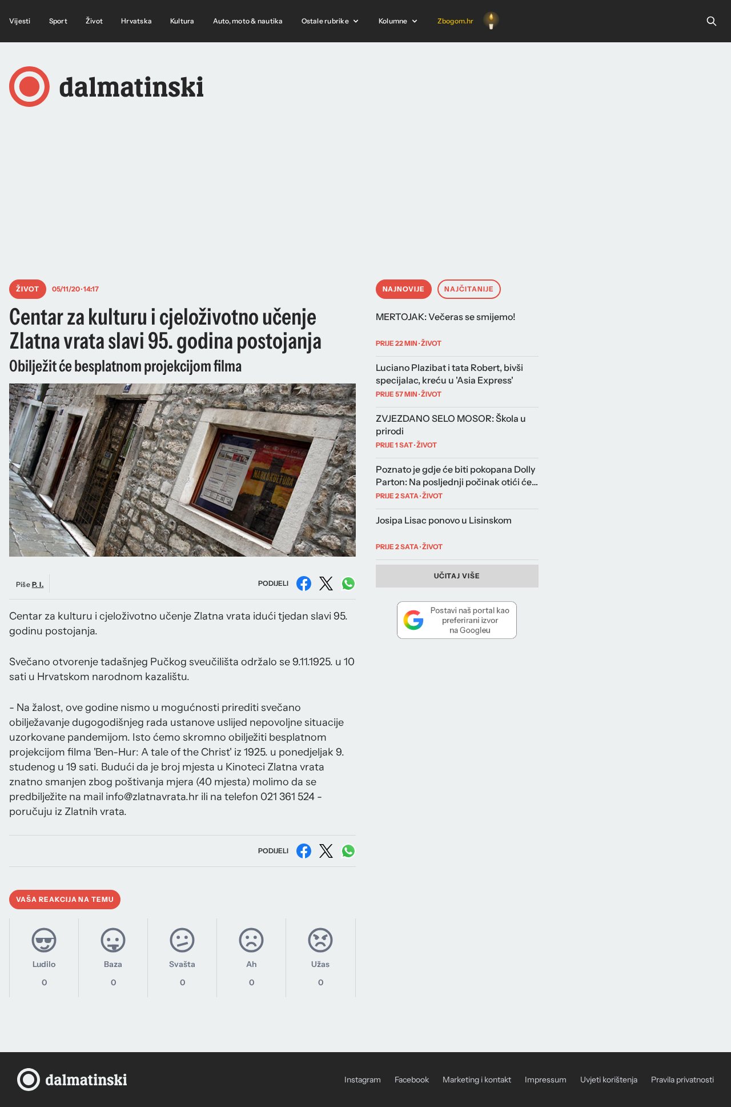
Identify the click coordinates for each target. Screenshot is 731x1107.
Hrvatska (136, 21)
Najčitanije (469, 289)
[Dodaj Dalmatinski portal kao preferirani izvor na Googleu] (457, 620)
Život (94, 21)
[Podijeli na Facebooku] (303, 583)
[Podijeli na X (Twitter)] (326, 583)
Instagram (362, 1079)
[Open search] (711, 21)
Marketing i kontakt (477, 1079)
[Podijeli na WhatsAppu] (348, 583)
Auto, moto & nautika (248, 21)
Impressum (546, 1079)
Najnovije (404, 289)
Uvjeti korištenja (608, 1079)
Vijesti (20, 21)
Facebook (412, 1079)
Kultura (182, 21)
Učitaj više (457, 576)
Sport (58, 21)
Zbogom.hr (455, 21)
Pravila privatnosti (682, 1079)
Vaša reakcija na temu (65, 899)
